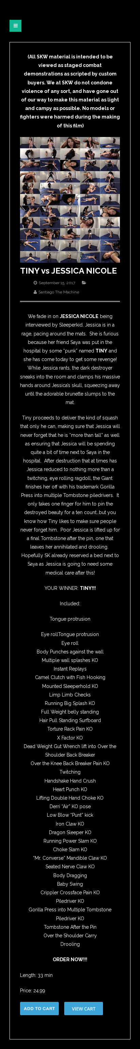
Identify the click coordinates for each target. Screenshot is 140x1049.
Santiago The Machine (58, 292)
